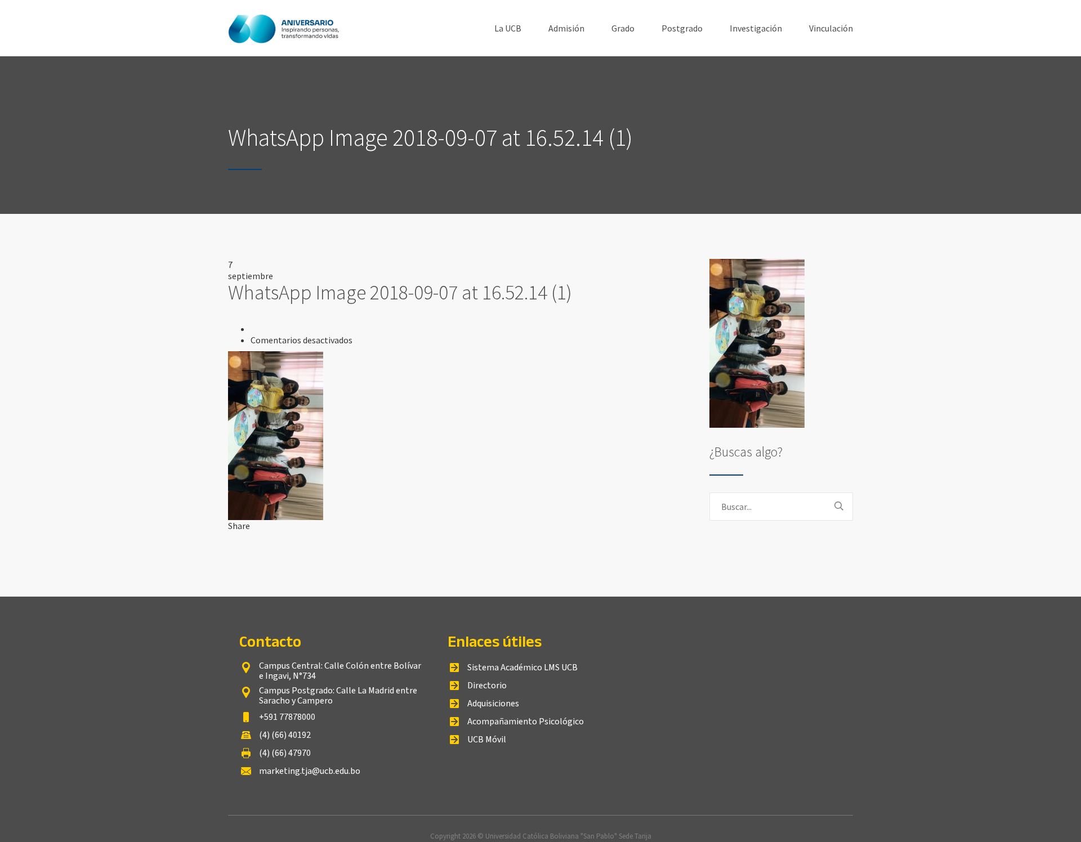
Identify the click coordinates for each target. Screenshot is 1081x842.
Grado (623, 28)
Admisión (566, 28)
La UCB (507, 28)
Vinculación (831, 28)
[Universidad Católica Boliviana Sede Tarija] (284, 28)
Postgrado (682, 28)
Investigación (756, 28)
